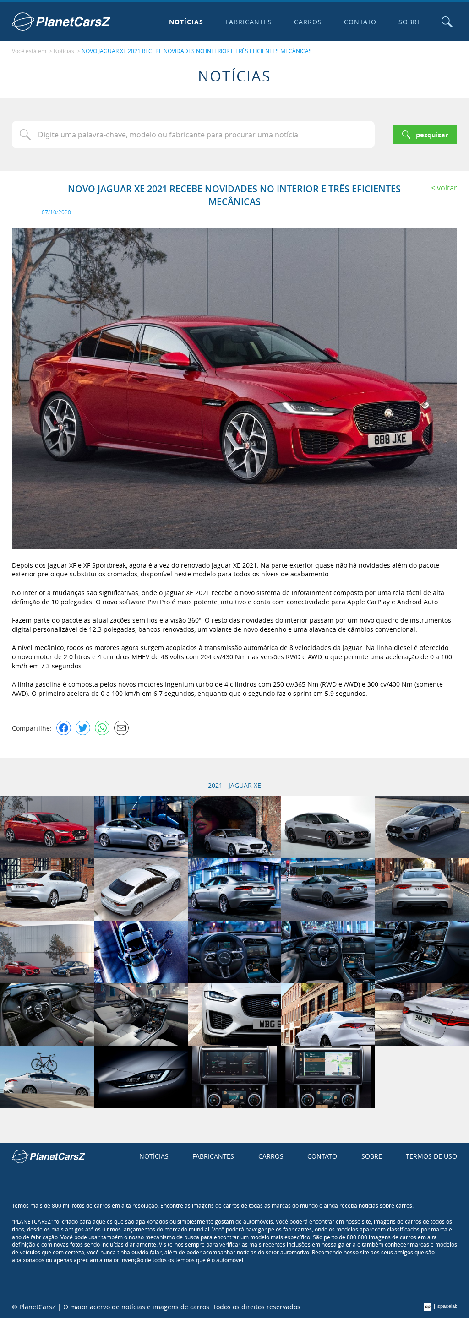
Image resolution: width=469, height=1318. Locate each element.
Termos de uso (431, 1156)
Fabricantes (248, 21)
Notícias (186, 21)
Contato (360, 21)
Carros (308, 21)
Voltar (447, 188)
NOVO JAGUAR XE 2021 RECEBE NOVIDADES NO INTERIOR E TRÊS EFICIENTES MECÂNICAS (197, 50)
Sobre (409, 21)
